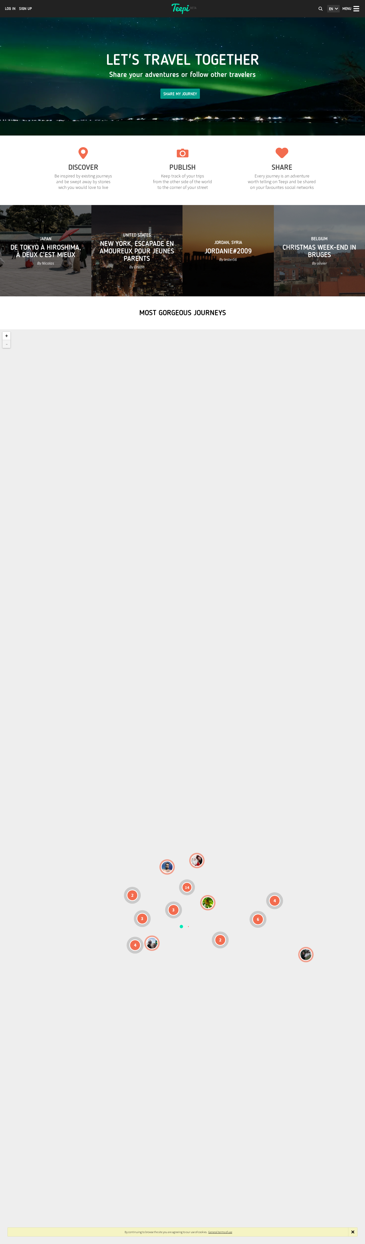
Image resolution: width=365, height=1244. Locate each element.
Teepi (182, 8)
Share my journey (180, 94)
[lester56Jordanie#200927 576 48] (208, 903)
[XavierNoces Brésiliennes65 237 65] (152, 943)
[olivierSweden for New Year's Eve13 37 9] (197, 860)
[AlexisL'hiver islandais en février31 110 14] (167, 867)
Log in (10, 8)
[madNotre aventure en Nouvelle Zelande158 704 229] (306, 954)
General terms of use (220, 1232)
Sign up (25, 8)
